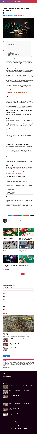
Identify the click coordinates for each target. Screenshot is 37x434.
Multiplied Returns (11, 53)
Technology (4, 309)
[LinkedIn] (4, 48)
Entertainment (5, 300)
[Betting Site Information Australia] (5, 344)
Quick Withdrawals (11, 50)
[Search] (33, 1)
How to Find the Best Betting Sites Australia (9, 285)
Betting (4, 293)
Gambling (4, 302)
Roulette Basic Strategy (24, 265)
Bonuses (19, 428)
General (4, 333)
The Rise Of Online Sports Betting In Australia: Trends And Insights (12, 281)
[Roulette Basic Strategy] (26, 259)
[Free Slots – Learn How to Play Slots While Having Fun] (10, 259)
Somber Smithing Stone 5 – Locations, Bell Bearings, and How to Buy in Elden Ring (20, 386)
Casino (4, 299)
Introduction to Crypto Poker (11, 44)
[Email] (4, 53)
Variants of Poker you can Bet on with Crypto (10, 252)
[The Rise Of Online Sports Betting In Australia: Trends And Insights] (5, 340)
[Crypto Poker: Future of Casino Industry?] (18, 27)
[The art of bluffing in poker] (10, 232)
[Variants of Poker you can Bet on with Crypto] (10, 245)
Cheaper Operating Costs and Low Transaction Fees (16, 51)
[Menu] (3, 1)
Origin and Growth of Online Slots (7, 287)
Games (4, 303)
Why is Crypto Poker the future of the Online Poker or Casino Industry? (18, 48)
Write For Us (11, 428)
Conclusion (9, 55)
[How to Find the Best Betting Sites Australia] (5, 349)
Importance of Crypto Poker (11, 45)
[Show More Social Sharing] (23, 15)
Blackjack (4, 296)
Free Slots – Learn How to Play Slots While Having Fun (10, 266)
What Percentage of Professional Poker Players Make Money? (25, 239)
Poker (4, 6)
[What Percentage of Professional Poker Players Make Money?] (26, 232)
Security (10, 49)
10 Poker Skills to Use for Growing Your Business (25, 252)
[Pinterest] (4, 51)
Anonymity (10, 52)
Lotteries (4, 306)
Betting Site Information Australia (7, 283)
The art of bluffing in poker (8, 238)
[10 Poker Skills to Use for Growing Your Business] (26, 245)
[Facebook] (4, 44)
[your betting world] (18, 1)
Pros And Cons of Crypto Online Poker (13, 54)
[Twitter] (4, 46)
